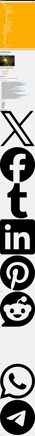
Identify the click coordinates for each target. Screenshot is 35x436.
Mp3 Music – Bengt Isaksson (8, 30)
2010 (6, 15)
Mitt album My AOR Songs (6, 88)
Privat (5, 47)
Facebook (5, 34)
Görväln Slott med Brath (9, 22)
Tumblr (5, 40)
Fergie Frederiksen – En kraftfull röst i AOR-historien (10, 94)
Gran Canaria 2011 (8, 7)
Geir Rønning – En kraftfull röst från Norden (8, 93)
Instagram (5, 35)
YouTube (5, 36)
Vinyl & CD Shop (6, 31)
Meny (1, 1)
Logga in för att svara (5, 74)
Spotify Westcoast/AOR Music (8, 24)
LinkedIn (5, 37)
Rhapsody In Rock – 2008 (9, 12)
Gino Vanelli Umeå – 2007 (9, 9)
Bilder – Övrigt (6, 14)
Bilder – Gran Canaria (7, 6)
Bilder (3, 5)
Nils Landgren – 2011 (8, 13)
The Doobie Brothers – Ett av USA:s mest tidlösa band (10, 89)
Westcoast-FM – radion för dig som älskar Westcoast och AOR (12, 82)
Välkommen (4, 3)
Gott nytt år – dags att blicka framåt (7, 92)
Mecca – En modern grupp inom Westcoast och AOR (10, 97)
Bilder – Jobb (6, 20)
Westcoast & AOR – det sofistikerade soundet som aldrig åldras (12, 90)
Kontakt (5, 4)
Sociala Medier (4, 33)
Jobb (4, 46)
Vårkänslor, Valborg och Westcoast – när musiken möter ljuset (11, 85)
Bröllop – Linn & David (8, 18)
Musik (3, 23)
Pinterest (5, 39)
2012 (6, 17)
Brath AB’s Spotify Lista (7, 27)
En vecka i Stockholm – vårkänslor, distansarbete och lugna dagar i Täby (13, 84)
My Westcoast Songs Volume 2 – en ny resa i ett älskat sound (11, 91)
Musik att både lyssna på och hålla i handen (8, 87)
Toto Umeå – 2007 (8, 11)
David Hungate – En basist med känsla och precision (10, 96)
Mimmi (4, 70)
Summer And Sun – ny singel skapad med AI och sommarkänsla (11, 83)
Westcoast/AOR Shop (5, 29)
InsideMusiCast (6, 26)
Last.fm (5, 38)
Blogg (5, 42)
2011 (6, 16)
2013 (6, 19)
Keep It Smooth (6, 25)
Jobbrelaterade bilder (8, 21)
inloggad (6, 78)
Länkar (3, 41)
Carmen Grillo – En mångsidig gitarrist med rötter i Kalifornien (11, 95)
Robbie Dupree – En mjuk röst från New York (9, 98)
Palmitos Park (7, 8)
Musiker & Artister (7, 28)
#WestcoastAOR (4, 32)
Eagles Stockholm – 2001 (9, 10)
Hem (2, 2)
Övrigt (5, 48)
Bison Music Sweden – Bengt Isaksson (8, 86)
